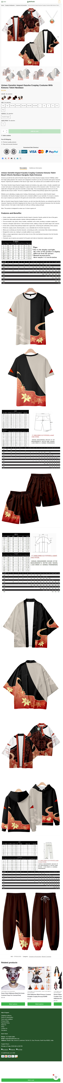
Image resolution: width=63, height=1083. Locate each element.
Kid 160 (35, 105)
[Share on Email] (11, 158)
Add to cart (31, 1080)
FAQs (2, 1026)
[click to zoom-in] (31, 37)
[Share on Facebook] (2, 158)
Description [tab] (23, 168)
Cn (3, 124)
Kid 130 (18, 105)
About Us (3, 1024)
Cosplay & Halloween (10, 5)
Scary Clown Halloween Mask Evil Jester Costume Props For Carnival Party (13, 994)
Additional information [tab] (35, 168)
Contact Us (4, 1028)
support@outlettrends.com (12, 1038)
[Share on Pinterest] (8, 158)
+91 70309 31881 (10, 1036)
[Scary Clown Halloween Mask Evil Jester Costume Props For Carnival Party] (13, 978)
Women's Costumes (46, 956)
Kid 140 (24, 105)
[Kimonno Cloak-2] (9, 97)
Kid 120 (12, 105)
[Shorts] (14, 97)
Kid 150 (29, 105)
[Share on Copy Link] (20, 158)
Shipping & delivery (6, 1015)
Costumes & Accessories (21, 5)
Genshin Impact (6, 116)
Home (2, 5)
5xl (7, 105)
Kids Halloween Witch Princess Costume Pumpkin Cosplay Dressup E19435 (39, 995)
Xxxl (3, 109)
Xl (52, 105)
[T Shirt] (20, 97)
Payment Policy (5, 1023)
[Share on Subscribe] (17, 158)
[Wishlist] (22, 968)
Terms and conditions (7, 1019)
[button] (6, 130)
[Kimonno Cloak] (3, 97)
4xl (3, 105)
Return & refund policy (7, 1017)
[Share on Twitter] (5, 158)
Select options (13, 1004)
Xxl (57, 105)
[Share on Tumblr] (14, 158)
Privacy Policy (5, 1021)
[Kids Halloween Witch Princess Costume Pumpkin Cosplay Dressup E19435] (39, 978)
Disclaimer (4, 1030)
